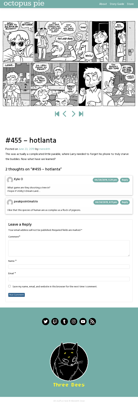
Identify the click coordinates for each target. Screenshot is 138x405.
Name (11, 261)
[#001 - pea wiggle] (57, 114)
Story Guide (117, 4)
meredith (44, 149)
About (103, 4)
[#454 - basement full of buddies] (65, 114)
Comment (13, 237)
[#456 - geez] (69, 63)
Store (130, 4)
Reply (125, 180)
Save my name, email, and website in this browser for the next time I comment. (55, 287)
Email (11, 273)
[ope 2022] (81, 114)
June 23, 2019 (27, 149)
